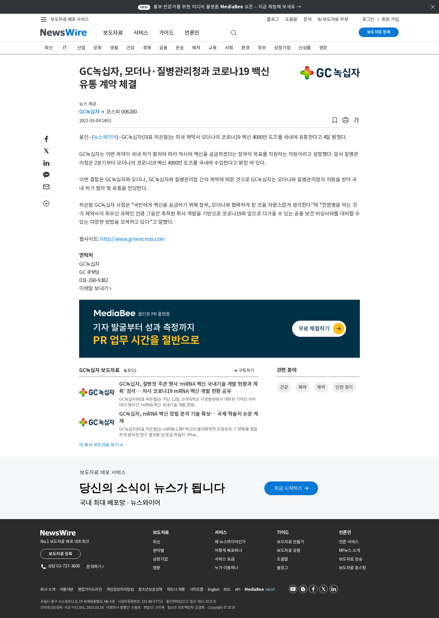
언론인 (192, 32)
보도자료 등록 (379, 32)
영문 (323, 48)
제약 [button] (302, 387)
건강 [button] (284, 387)
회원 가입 (390, 19)
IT (65, 48)
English (214, 589)
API (237, 589)
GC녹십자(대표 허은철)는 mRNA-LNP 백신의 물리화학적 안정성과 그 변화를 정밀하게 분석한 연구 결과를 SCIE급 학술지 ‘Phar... (188, 431)
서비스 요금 (224, 559)
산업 (81, 48)
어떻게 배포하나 (228, 550)
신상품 (305, 48)
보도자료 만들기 (290, 541)
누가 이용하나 (226, 567)
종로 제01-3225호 (203, 601)
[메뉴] (44, 19)
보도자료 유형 (288, 550)
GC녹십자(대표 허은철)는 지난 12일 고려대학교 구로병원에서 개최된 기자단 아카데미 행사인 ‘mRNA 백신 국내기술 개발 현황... (187, 402)
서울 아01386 (74, 607)
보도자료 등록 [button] (60, 553)
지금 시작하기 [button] (288, 488)
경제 (147, 48)
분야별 (158, 550)
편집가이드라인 (90, 589)
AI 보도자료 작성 (333, 19)
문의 (307, 19)
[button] (334, 120)
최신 (48, 48)
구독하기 (246, 370)
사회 (229, 48)
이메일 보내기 (95, 288)
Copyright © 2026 (221, 607)
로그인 (368, 19)
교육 (212, 48)
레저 (196, 48)
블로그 (273, 19)
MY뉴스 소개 (349, 550)
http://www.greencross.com (132, 239)
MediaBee (254, 589)
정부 (262, 48)
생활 (114, 48)
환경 (245, 48)
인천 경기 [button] (344, 387)
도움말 (291, 19)
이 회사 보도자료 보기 (100, 445)
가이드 (166, 32)
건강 (130, 48)
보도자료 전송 (351, 559)
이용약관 (66, 589)
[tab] (182, 532)
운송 (180, 48)
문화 (97, 48)
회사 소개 (47, 589)
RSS (132, 370)
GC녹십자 (91, 111)
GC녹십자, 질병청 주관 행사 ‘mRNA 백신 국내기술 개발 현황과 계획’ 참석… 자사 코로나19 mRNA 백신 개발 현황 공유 (188, 387)
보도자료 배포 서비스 (69, 19)
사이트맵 (196, 589)
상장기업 (282, 48)
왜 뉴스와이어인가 (230, 541)
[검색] (233, 33)
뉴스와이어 (105, 137)
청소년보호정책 (150, 589)
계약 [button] (321, 387)
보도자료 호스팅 (352, 567)
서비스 (140, 32)
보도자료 (113, 32)
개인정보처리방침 (120, 589)
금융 (163, 48)
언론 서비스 (349, 541)
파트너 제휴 (176, 589)
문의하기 (95, 566)
